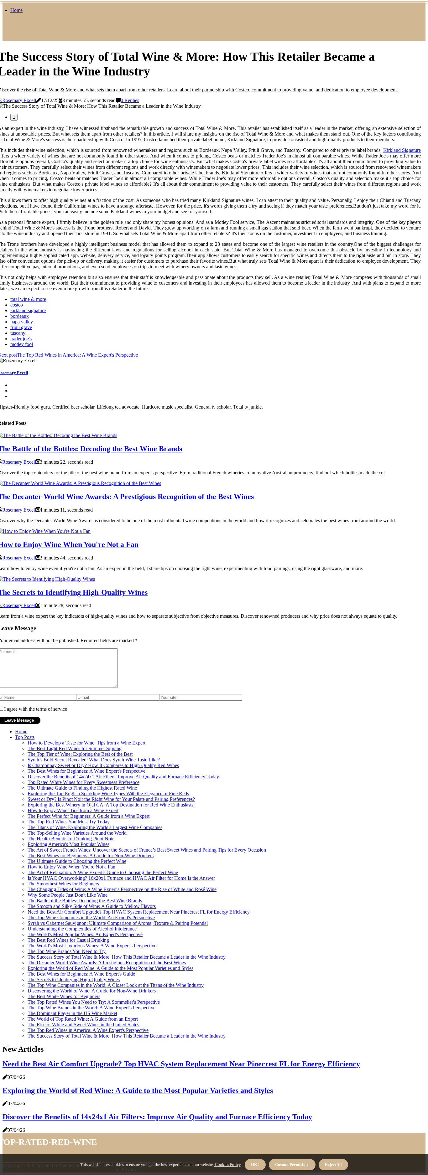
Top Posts (24, 737)
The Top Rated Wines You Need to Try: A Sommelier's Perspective (94, 1002)
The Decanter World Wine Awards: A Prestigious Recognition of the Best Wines (107, 962)
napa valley (21, 321)
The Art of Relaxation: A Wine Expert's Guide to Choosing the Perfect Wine (103, 872)
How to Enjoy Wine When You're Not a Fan (71, 866)
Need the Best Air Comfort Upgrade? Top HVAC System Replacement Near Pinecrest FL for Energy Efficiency (139, 912)
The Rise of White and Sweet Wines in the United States (83, 1024)
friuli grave (21, 327)
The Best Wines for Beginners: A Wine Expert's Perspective (86, 771)
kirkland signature (28, 310)
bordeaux (19, 316)
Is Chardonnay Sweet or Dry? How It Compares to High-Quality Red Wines (103, 765)
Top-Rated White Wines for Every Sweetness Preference (83, 782)
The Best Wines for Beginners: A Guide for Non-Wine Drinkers (91, 855)
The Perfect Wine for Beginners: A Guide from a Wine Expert (88, 816)
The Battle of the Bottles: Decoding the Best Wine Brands (85, 900)
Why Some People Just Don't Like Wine (67, 895)
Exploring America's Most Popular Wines (68, 844)
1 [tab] (14, 117)
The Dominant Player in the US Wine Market (72, 1013)
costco (16, 304)
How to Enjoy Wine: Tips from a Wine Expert (73, 810)
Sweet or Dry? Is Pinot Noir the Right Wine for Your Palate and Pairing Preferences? (111, 799)
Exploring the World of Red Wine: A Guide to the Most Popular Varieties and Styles (110, 968)
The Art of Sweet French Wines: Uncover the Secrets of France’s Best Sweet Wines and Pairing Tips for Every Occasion (147, 850)
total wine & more (28, 299)
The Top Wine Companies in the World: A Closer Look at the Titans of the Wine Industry (116, 985)
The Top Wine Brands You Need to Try (67, 951)
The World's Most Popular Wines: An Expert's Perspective (85, 934)
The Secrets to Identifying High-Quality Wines (74, 979)
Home (16, 10)
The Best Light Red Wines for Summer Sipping (75, 748)
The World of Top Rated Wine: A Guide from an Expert (83, 1019)
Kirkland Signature (402, 150)
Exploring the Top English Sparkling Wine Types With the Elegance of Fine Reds (108, 793)
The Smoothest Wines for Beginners (63, 883)
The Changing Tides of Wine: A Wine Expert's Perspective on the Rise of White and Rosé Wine (122, 889)
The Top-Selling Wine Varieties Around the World (77, 833)
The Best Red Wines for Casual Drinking (68, 940)
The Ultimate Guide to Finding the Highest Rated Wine (82, 788)
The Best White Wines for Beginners (64, 996)
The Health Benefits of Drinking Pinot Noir (71, 838)
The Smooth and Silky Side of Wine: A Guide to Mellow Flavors (92, 906)
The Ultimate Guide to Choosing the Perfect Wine (77, 861)
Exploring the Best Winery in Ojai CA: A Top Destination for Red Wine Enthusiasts (110, 804)
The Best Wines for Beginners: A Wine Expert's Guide (81, 974)
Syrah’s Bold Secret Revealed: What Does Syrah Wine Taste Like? (94, 759)
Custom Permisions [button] (292, 1164)
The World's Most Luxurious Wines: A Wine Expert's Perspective (92, 945)
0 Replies (130, 100)
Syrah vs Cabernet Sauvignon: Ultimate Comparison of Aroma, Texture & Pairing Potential (118, 923)
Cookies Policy (227, 1164)
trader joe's (21, 338)
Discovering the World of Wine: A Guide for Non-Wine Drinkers (92, 990)
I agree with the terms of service (35, 709)
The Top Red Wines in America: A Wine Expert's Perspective (88, 1030)
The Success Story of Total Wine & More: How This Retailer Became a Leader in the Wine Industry (127, 957)
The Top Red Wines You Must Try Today (69, 821)
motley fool (21, 344)
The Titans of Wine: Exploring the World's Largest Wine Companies (95, 827)
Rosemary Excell (19, 100)
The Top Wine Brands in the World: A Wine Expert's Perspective (91, 1007)
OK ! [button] (255, 1164)
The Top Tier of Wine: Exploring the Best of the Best (80, 754)
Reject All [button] (333, 1164)
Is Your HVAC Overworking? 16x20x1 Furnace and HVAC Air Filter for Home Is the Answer (121, 878)
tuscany (17, 333)
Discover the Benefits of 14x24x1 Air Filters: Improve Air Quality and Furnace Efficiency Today (123, 776)
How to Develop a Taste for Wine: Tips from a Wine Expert (86, 742)
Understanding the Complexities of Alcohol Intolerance (82, 928)
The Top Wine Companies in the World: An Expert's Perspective (91, 917)
